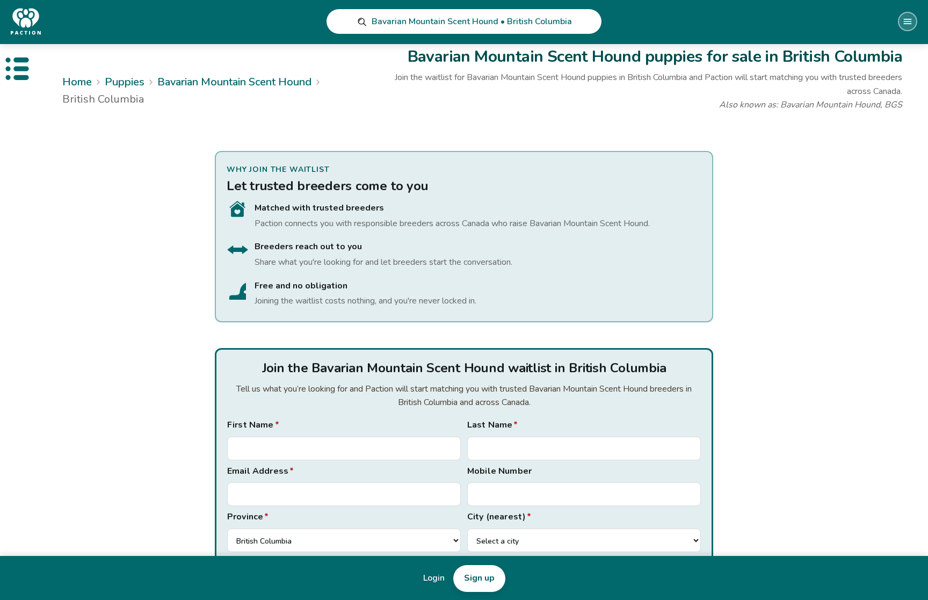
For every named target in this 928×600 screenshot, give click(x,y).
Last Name (492, 425)
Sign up (479, 578)
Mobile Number (499, 471)
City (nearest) (499, 517)
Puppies (124, 82)
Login (434, 578)
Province (248, 517)
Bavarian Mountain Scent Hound (234, 82)
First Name (253, 425)
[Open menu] (907, 21)
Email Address (260, 471)
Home (77, 82)
